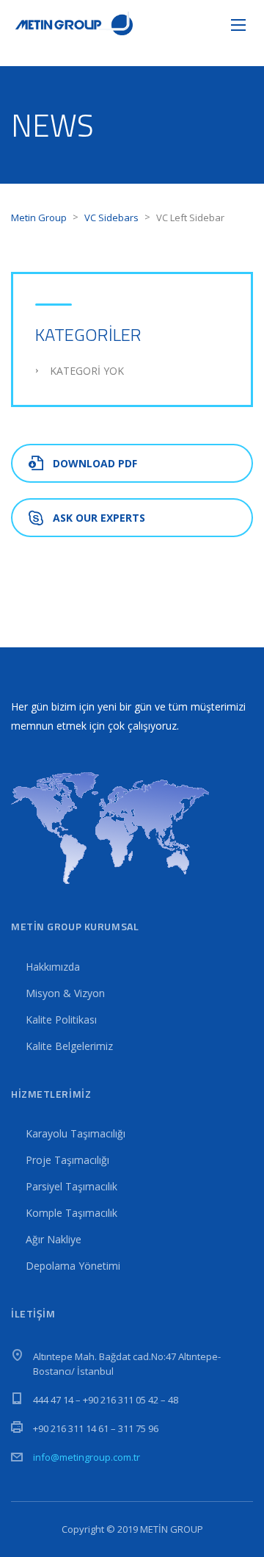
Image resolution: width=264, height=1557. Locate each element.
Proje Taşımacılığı (67, 1160)
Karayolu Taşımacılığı (75, 1133)
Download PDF (95, 463)
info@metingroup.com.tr (86, 1457)
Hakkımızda (53, 967)
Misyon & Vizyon (65, 993)
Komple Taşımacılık (71, 1213)
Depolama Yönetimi (73, 1266)
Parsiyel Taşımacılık (71, 1186)
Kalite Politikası (61, 1019)
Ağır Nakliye (53, 1239)
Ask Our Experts (99, 518)
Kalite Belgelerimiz (69, 1046)
